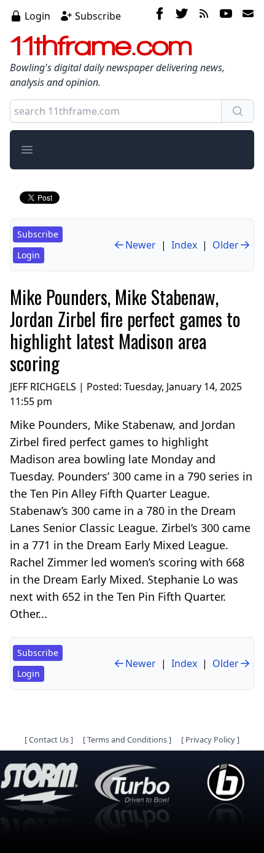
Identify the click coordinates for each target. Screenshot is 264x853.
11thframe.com (101, 45)
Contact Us (49, 739)
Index (184, 245)
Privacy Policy (210, 739)
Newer (140, 245)
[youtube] (226, 15)
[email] (245, 15)
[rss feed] (204, 15)
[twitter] (182, 15)
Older (225, 245)
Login (37, 16)
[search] (237, 111)
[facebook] (160, 15)
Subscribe (98, 16)
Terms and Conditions (127, 739)
